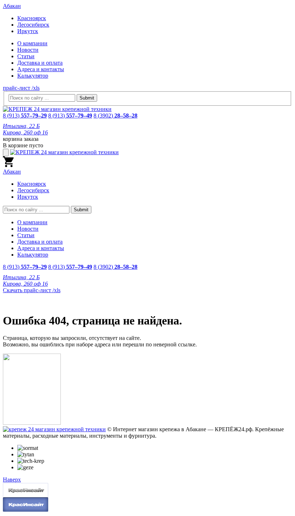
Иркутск (27, 31)
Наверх (12, 479)
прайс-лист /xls (21, 88)
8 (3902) (115, 115)
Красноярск (31, 18)
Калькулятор (32, 76)
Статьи (26, 56)
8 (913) (25, 115)
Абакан (12, 6)
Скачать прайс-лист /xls (31, 290)
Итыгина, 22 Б (21, 126)
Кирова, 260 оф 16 (25, 132)
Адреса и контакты (40, 69)
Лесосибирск (33, 25)
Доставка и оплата (40, 63)
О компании (32, 43)
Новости (27, 50)
